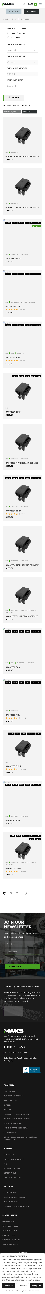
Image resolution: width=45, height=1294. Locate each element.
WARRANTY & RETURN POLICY (16, 1114)
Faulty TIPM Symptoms (14, 1159)
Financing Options (12, 1123)
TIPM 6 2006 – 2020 (10, 1244)
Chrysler (15, 302)
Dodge (24, 302)
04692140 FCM (13, 820)
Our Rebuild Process (13, 1096)
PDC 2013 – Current (11, 1240)
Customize (22, 1285)
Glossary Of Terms (12, 1168)
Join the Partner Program (16, 1128)
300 (7, 152)
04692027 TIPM (13, 412)
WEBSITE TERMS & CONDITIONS (17, 1119)
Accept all (36, 1285)
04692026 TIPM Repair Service (22, 156)
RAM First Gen (8, 1235)
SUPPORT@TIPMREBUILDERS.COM (21, 986)
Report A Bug (10, 1173)
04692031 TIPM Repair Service (22, 616)
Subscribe (15, 966)
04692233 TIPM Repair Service (22, 463)
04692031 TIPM (13, 868)
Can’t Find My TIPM (12, 1177)
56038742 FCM (13, 357)
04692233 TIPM (13, 766)
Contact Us (9, 1155)
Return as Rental (12, 1202)
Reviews (7, 1110)
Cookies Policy (10, 1132)
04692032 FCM (13, 667)
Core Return (10, 1193)
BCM (12, 353)
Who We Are (9, 1091)
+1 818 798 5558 (15, 1047)
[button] (40, 4)
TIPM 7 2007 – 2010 (10, 1226)
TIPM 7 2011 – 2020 (9, 1231)
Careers (7, 1105)
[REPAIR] (17, 33)
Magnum (14, 152)
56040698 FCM (13, 258)
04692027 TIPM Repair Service (22, 207)
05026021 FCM (13, 306)
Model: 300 (28, 111)
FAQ (5, 1164)
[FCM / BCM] (8, 37)
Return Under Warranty (16, 1197)
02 (11, 893)
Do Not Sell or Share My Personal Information (20, 1138)
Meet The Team (10, 1100)
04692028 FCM (13, 715)
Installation (8, 1221)
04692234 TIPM (13, 511)
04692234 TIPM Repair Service (22, 565)
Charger (14, 254)
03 (17, 893)
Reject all (9, 1285)
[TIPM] (8, 33)
